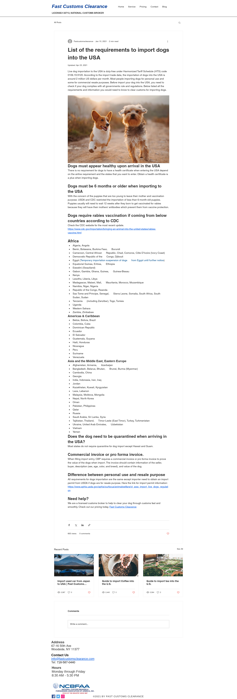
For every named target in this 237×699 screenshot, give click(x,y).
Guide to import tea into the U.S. (162, 582)
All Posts (57, 22)
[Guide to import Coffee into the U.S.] (118, 565)
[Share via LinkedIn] (82, 525)
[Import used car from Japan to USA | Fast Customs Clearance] (74, 565)
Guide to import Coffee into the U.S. (118, 582)
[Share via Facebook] (69, 525)
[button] (179, 22)
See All (180, 549)
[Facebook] (53, 696)
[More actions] (167, 41)
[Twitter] (58, 696)
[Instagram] (63, 696)
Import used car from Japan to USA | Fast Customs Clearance (73, 582)
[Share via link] (89, 525)
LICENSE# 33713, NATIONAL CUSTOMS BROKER (78, 13)
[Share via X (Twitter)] (75, 525)
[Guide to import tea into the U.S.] (163, 565)
